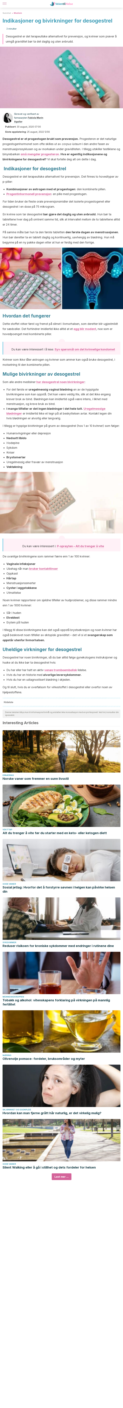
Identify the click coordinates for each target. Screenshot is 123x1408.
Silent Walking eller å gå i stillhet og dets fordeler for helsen (49, 1167)
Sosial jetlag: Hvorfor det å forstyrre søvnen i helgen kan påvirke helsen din (59, 889)
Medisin (18, 13)
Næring (7, 1055)
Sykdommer (9, 942)
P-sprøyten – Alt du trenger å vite (80, 546)
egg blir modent (85, 329)
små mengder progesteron (40, 154)
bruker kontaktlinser (43, 568)
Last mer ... (61, 1176)
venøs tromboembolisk (60, 670)
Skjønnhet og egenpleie (17, 1109)
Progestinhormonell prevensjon (28, 194)
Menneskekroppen (13, 997)
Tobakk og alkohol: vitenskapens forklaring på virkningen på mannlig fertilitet (56, 1002)
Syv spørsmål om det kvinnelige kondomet (85, 349)
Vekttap (7, 829)
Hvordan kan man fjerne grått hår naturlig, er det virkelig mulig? (52, 1113)
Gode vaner (9, 884)
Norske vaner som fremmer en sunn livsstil (36, 779)
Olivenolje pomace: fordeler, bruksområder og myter (44, 1059)
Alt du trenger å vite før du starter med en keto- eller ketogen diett (55, 833)
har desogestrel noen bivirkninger (60, 382)
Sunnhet (7, 13)
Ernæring (8, 775)
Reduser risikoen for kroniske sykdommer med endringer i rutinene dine (58, 946)
